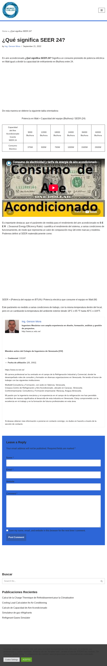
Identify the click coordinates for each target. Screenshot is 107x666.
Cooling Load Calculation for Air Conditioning (24, 603)
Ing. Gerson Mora (12, 46)
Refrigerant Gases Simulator (16, 618)
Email (9, 469)
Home (4, 31)
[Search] (102, 581)
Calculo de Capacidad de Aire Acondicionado (24, 608)
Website (10, 481)
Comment (11, 493)
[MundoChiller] (10, 10)
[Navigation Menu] (101, 10)
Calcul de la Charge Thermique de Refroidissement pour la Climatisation (38, 597)
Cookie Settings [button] (11, 660)
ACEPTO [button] (26, 660)
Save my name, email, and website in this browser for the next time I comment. (47, 530)
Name (10, 457)
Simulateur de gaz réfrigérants (17, 612)
